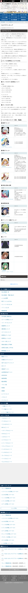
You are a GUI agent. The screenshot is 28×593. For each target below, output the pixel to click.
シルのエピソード (6, 436)
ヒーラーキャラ (5, 394)
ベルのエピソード (6, 418)
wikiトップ (5, 1)
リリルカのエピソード (7, 424)
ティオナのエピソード (7, 449)
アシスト (7, 369)
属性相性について (6, 329)
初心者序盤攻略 (14, 19)
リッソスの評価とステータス (8, 497)
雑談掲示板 (23, 19)
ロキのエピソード (6, 433)
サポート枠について (6, 341)
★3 (2, 375)
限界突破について (6, 350)
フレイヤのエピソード (7, 455)
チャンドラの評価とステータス (9, 534)
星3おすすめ (23, 17)
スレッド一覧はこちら (14, 569)
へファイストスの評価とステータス (10, 491)
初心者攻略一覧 (5, 292)
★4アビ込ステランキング (8, 362)
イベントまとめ (5, 307)
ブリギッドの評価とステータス (9, 537)
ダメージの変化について (7, 319)
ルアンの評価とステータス (8, 504)
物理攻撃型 (4, 378)
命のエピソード (5, 427)
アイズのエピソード (6, 421)
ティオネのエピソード (7, 452)
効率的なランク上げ (6, 335)
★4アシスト (9, 372)
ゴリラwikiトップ (4, 576)
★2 (4, 375)
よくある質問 (5, 298)
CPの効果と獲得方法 (6, 316)
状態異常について (6, 325)
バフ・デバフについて (7, 322)
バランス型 (4, 384)
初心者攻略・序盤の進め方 (8, 295)
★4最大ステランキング (7, 359)
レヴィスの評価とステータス (8, 500)
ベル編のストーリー (6, 406)
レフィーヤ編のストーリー (8, 412)
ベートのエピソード (6, 458)
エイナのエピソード (6, 439)
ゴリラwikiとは (14, 576)
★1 (6, 375)
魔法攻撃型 (4, 381)
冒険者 (3, 369)
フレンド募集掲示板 (6, 488)
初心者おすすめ (4, 19)
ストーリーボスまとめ (7, 304)
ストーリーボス (14, 17)
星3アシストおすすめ (7, 301)
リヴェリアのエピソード (7, 446)
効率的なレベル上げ (6, 338)
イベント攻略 (4, 17)
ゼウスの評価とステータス (8, 540)
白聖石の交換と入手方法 (7, 347)
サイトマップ (23, 576)
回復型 (3, 390)
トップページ (4, 14)
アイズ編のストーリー (7, 409)
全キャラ (4, 366)
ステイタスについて (6, 332)
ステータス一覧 (23, 14)
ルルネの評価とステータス (8, 494)
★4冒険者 (4, 372)
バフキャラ (4, 397)
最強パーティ (14, 14)
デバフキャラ (5, 400)
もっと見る (14, 508)
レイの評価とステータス (7, 543)
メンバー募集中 (11, 1)
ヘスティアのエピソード (7, 430)
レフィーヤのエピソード (7, 443)
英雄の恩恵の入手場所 (7, 344)
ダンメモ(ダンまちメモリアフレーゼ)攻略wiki (12, 549)
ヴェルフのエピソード (7, 461)
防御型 (3, 387)
